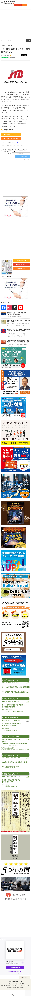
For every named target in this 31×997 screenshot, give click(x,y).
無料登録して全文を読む (11, 134)
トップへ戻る (25, 977)
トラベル (7, 45)
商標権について (25, 985)
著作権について (16, 985)
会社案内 (8, 984)
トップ (2, 45)
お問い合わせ (15, 984)
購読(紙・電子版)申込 (18, 5)
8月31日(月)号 (6, 276)
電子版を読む (22, 268)
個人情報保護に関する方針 (12, 987)
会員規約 (22, 987)
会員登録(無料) (22, 260)
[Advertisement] (15, 17)
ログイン (25, 5)
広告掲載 (22, 984)
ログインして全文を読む (11, 138)
